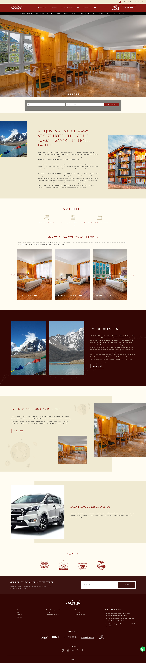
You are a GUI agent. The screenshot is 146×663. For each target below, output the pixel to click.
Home (19, 610)
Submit (126, 585)
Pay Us (113, 13)
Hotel (67, 102)
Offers (58, 13)
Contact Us (86, 8)
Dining (65, 13)
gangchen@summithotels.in (117, 615)
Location (121, 13)
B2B (78, 8)
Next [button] (132, 274)
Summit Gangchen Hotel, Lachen (32, 13)
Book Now (129, 8)
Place (28, 102)
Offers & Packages (67, 8)
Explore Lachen (102, 13)
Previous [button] (13, 274)
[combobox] (46, 104)
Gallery (73, 13)
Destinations (53, 8)
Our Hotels (41, 8)
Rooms (49, 13)
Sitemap (73, 659)
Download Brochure (87, 13)
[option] (34, 274)
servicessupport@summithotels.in (119, 613)
